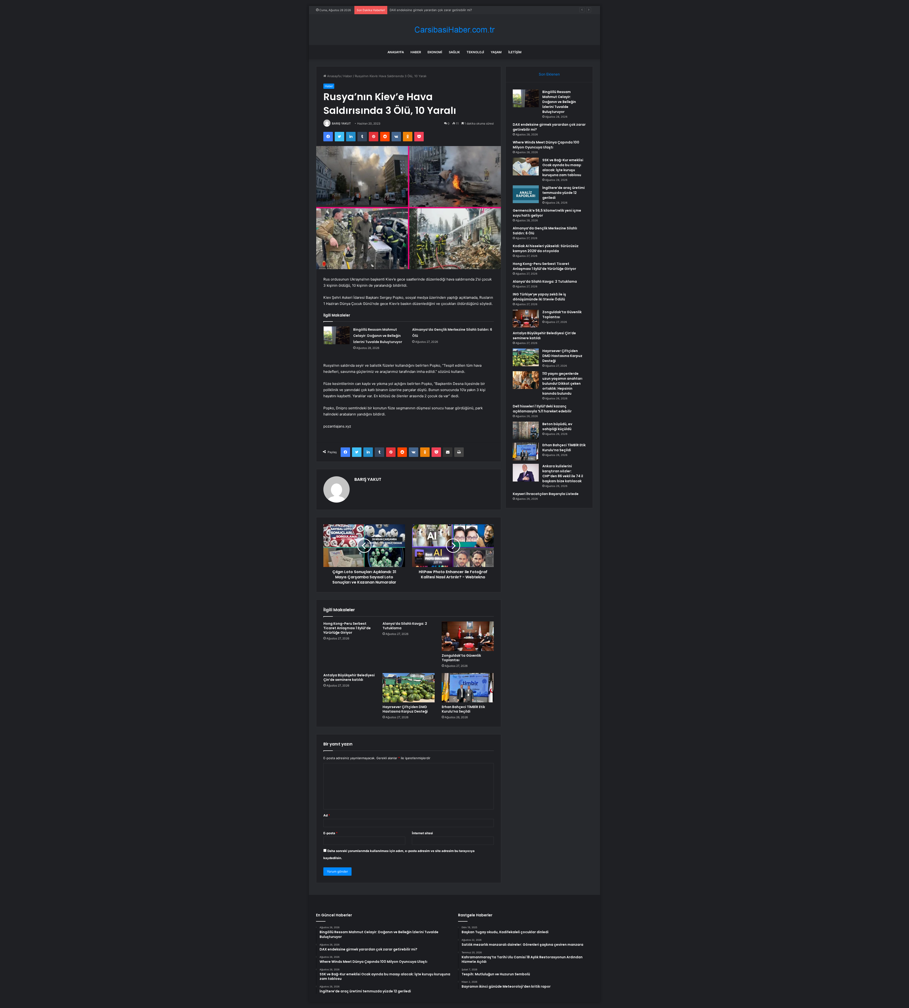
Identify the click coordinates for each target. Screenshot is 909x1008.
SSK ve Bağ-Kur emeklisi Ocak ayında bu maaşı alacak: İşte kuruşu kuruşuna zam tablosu (562, 167)
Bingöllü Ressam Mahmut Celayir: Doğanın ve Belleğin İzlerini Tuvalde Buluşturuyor (377, 335)
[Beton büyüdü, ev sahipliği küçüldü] (526, 430)
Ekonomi (435, 52)
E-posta (330, 833)
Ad (326, 815)
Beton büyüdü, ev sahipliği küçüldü (557, 426)
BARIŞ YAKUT (341, 123)
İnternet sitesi (422, 833)
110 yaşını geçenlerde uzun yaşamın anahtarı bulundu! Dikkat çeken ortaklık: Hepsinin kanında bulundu (562, 383)
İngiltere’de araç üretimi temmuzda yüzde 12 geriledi (563, 192)
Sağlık (454, 52)
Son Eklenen (549, 74)
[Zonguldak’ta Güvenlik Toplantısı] (468, 636)
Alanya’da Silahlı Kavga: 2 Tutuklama (405, 625)
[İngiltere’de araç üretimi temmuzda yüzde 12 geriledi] (526, 194)
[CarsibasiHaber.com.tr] (454, 30)
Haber (415, 52)
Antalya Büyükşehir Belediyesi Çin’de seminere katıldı (349, 677)
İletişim (514, 52)
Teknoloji (475, 52)
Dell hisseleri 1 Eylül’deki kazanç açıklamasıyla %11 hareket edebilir (542, 409)
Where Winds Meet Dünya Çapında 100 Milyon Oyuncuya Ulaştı (436, 10)
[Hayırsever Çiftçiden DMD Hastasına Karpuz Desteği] (409, 687)
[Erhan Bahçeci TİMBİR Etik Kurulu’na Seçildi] (468, 687)
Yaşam (496, 52)
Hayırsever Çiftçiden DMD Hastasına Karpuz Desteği (405, 709)
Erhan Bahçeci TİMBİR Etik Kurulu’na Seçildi (463, 709)
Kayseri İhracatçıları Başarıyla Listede (546, 493)
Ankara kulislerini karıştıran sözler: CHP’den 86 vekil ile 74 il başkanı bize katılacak (562, 473)
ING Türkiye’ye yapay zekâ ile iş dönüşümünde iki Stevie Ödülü (539, 297)
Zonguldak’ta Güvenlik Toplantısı (461, 657)
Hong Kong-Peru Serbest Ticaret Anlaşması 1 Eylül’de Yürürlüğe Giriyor (347, 628)
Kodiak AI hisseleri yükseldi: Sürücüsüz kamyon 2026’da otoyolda (546, 248)
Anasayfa (396, 52)
